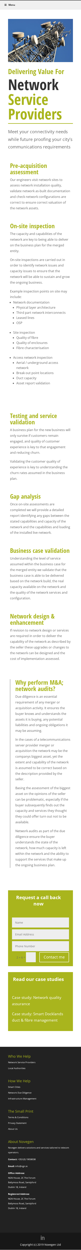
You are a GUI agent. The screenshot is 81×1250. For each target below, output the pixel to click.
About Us (12, 1128)
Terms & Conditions (18, 1117)
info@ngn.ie (21, 1166)
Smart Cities (14, 1086)
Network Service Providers (21, 1062)
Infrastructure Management (22, 1098)
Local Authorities (16, 1068)
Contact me (54, 957)
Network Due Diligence (19, 1092)
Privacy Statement (17, 1122)
